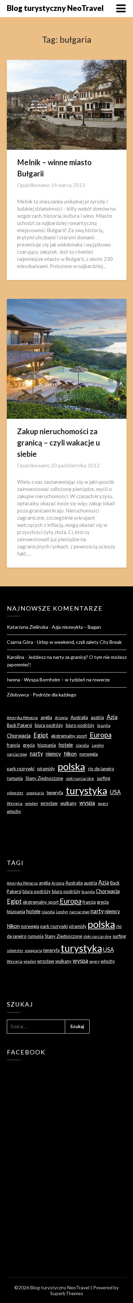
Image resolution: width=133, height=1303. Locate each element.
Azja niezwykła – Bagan (76, 627)
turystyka (86, 790)
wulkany (68, 803)
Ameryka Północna (22, 717)
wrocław (49, 803)
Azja (112, 717)
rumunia (15, 778)
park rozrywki (20, 768)
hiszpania (47, 745)
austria (97, 717)
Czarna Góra (20, 642)
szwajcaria (35, 792)
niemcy (53, 753)
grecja (29, 745)
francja (13, 745)
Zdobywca (18, 694)
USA (115, 792)
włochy (14, 811)
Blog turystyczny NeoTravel (55, 8)
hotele (66, 745)
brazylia (103, 725)
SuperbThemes (66, 1293)
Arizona (61, 717)
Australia (79, 717)
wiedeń (31, 803)
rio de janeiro (101, 768)
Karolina (15, 657)
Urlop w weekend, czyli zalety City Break (79, 642)
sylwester (15, 792)
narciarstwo (17, 754)
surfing (103, 778)
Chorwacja (19, 735)
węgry (103, 803)
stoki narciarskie (80, 778)
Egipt (40, 735)
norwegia (88, 754)
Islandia (82, 745)
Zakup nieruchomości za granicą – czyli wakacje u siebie (58, 442)
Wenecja (15, 803)
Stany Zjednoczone (44, 778)
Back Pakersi (19, 725)
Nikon (70, 753)
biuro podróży (80, 725)
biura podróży (49, 725)
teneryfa (55, 792)
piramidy (46, 768)
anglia (46, 717)
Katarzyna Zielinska (27, 627)
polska (71, 766)
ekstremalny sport (69, 736)
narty (36, 753)
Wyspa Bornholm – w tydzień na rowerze (67, 679)
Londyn (98, 745)
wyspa (87, 802)
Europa (101, 735)
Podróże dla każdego (54, 694)
